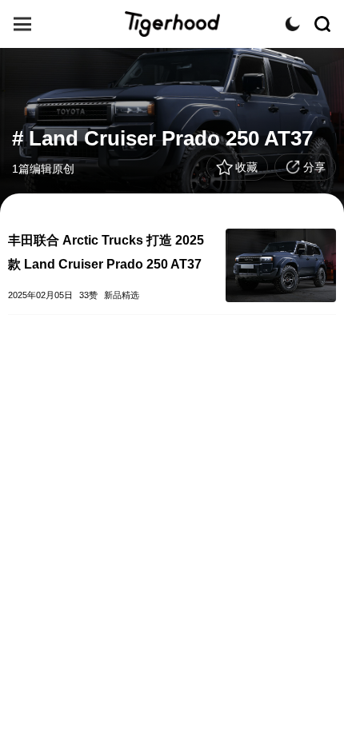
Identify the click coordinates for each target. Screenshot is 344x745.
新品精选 (121, 295)
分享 (314, 167)
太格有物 (172, 24)
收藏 (246, 167)
